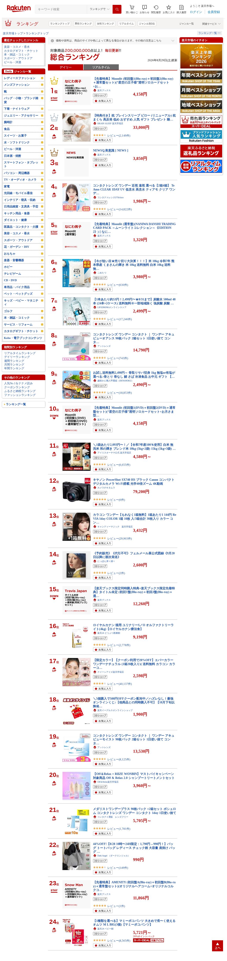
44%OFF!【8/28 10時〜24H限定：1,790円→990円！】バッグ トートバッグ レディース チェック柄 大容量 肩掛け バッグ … (134, 847)
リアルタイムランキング (20, 353)
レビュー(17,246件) (119, 319)
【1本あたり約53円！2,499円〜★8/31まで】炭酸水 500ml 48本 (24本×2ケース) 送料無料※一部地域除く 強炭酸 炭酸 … (134, 301)
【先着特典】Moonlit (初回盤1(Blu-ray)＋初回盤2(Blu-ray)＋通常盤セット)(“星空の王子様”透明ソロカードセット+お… (133, 82)
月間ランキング (14, 364)
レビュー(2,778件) (118, 645)
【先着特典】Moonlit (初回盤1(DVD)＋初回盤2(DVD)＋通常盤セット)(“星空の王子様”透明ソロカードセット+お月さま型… (134, 411)
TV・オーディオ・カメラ (20, 179)
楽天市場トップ (13, 33)
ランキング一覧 (16, 404)
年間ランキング (14, 368)
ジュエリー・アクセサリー (21, 115)
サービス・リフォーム (18, 324)
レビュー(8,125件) (118, 759)
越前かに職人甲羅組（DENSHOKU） (115, 380)
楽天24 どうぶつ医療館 (108, 633)
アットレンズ (104, 346)
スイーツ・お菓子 (15, 135)
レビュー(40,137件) (119, 684)
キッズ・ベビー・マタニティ (21, 302)
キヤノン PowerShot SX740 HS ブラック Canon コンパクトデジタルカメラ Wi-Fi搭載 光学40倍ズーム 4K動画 (133, 481)
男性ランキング (83, 23)
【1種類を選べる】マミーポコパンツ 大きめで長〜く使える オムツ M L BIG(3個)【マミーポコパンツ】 (134, 922)
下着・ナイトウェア (17, 108)
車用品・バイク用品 (17, 287)
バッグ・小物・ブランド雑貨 (21, 99)
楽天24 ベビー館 (105, 929)
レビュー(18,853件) (119, 392)
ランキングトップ (60, 23)
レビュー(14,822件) (119, 209)
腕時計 (8, 122)
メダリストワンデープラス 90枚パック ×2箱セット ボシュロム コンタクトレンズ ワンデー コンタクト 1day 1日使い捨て (134, 810)
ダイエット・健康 (15, 220)
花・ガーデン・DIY (16, 246)
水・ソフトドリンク (17, 142)
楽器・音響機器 (14, 260)
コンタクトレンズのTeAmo (110, 197)
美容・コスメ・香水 (17, 46)
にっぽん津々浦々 (106, 561)
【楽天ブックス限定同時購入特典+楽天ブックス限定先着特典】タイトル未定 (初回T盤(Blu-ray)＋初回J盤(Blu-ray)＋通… (134, 592)
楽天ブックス (104, 90)
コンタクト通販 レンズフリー (112, 817)
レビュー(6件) (116, 499)
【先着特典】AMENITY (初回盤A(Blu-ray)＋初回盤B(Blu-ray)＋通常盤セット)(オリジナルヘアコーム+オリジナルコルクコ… (134, 886)
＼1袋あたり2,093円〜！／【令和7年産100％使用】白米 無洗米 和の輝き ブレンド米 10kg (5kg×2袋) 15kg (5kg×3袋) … (134, 446)
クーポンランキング (17, 387)
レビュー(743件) (117, 358)
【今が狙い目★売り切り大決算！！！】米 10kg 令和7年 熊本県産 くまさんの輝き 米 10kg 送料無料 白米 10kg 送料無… (133, 264)
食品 (7, 129)
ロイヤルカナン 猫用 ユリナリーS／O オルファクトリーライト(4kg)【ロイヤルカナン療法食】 (133, 626)
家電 (7, 186)
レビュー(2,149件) (118, 135)
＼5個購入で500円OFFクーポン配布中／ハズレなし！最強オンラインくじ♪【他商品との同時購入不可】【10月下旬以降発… (134, 702)
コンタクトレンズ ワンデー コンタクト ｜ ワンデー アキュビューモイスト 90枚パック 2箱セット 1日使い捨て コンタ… (133, 739)
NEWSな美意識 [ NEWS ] (110, 150)
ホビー (8, 266)
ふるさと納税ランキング (20, 391)
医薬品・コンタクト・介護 (21, 226)
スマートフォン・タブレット (21, 164)
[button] (144, 9)
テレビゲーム (12, 273)
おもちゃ (9, 253)
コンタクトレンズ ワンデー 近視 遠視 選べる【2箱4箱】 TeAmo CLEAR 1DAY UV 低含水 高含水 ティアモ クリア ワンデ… (134, 189)
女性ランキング (105, 23)
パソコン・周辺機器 (17, 173)
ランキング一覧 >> (209, 33)
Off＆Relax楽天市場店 (108, 782)
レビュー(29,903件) (119, 538)
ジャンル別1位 (147, 23)
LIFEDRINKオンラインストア (111, 307)
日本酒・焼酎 (12, 155)
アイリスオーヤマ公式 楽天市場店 (114, 452)
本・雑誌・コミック (17, 54)
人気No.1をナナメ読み (18, 383)
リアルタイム (126, 23)
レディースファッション (19, 78)
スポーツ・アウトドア (18, 58)
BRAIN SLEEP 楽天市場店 (110, 123)
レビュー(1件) (116, 906)
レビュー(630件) (117, 284)
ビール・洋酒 (12, 62)
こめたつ (101, 273)
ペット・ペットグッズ (18, 293)
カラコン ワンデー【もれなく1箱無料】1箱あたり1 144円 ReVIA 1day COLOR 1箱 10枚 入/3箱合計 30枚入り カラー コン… (134, 518)
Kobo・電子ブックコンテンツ (23, 338)
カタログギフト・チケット (21, 50)
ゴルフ (8, 311)
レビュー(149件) (117, 867)
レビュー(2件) (116, 573)
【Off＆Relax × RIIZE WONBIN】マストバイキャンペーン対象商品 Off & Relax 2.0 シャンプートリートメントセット (134, 775)
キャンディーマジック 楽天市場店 (115, 526)
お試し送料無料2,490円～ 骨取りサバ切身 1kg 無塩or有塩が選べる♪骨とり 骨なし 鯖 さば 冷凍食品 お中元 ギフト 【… (134, 374)
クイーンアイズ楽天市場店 (110, 672)
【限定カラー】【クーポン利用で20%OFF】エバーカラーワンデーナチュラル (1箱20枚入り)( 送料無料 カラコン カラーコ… (134, 663)
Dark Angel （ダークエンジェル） (113, 855)
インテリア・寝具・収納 (19, 199)
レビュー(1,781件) (118, 828)
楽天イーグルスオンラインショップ (115, 710)
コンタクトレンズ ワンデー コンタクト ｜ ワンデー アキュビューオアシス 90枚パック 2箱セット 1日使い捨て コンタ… (133, 338)
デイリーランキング (17, 357)
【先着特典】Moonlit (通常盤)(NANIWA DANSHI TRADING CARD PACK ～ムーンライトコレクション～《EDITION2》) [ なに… (134, 227)
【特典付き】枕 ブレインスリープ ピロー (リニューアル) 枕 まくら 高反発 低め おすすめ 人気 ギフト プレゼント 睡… (134, 117)
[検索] (117, 9)
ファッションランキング (20, 395)
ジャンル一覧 (186, 23)
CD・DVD (10, 280)
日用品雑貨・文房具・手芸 (21, 206)
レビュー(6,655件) (118, 464)
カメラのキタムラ (106, 487)
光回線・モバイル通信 (18, 193)
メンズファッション (17, 84)
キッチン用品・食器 (17, 213)
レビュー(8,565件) (118, 940)
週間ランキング (14, 360)
